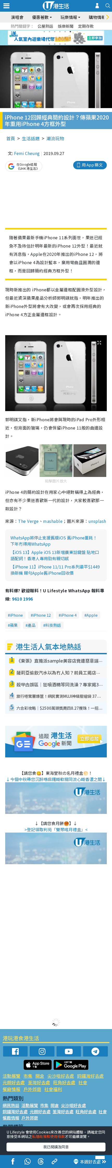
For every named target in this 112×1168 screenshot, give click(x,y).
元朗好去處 (14, 1082)
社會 (82, 1082)
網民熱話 (11, 1105)
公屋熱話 (45, 26)
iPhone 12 (42, 615)
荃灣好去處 (39, 1082)
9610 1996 (22, 599)
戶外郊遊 (32, 1089)
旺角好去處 (64, 1082)
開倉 (39, 1076)
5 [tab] (65, 31)
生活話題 (31, 138)
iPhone (16, 615)
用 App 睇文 (92, 164)
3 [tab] (54, 31)
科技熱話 (53, 625)
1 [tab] (44, 31)
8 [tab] (49, 37)
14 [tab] (54, 44)
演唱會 (17, 17)
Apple (92, 615)
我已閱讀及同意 (56, 1146)
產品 (31, 625)
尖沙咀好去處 (60, 1076)
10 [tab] (60, 37)
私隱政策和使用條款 (48, 1136)
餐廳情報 (11, 1089)
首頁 (10, 138)
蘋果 (14, 625)
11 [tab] (65, 37)
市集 (27, 1076)
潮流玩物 (55, 138)
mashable (53, 521)
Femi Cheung (27, 153)
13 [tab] (49, 44)
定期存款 (86, 26)
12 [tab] (70, 37)
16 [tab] (65, 44)
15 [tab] (60, 44)
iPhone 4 (69, 615)
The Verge (28, 521)
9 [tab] (54, 37)
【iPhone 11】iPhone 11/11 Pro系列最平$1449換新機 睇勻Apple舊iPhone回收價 (55, 570)
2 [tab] (49, 31)
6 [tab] (70, 31)
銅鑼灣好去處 (90, 1076)
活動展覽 (11, 1076)
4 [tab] (60, 31)
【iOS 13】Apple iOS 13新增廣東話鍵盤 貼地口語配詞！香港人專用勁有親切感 (54, 555)
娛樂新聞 (65, 26)
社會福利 (53, 1089)
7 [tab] (44, 37)
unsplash (97, 521)
